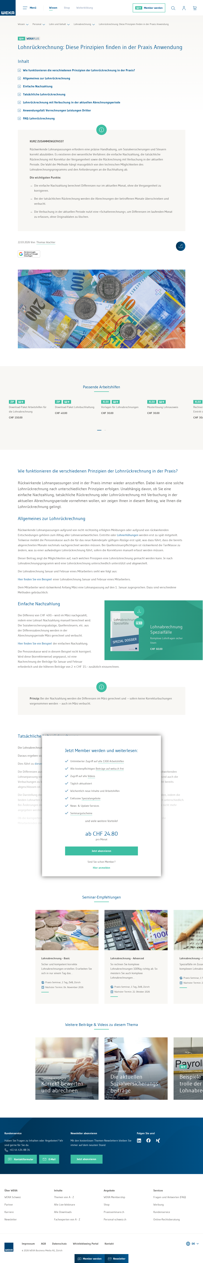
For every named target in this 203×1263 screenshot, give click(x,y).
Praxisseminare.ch (114, 1212)
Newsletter (10, 1219)
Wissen (53, 7)
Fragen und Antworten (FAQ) (169, 1197)
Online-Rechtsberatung (166, 1219)
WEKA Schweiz (12, 1197)
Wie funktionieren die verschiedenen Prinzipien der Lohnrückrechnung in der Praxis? (79, 70)
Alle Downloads (63, 1212)
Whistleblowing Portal (85, 1243)
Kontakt (109, 1243)
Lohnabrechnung (82, 24)
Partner (8, 1204)
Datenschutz (59, 1243)
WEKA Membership (114, 1197)
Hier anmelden (101, 867)
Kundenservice (161, 1212)
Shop (67, 7)
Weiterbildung (84, 7)
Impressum (28, 1243)
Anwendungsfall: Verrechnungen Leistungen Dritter (57, 110)
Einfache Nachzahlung (37, 86)
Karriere (9, 1212)
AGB (43, 1243)
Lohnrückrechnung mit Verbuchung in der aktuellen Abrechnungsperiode (71, 102)
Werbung (158, 1204)
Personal (37, 24)
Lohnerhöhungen (127, 535)
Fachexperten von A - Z (67, 1219)
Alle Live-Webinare (64, 1204)
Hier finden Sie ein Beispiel (35, 579)
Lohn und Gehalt (57, 24)
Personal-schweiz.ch (115, 1219)
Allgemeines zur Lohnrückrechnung (46, 78)
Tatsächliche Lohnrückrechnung (44, 94)
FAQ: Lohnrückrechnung (39, 118)
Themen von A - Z (64, 1197)
